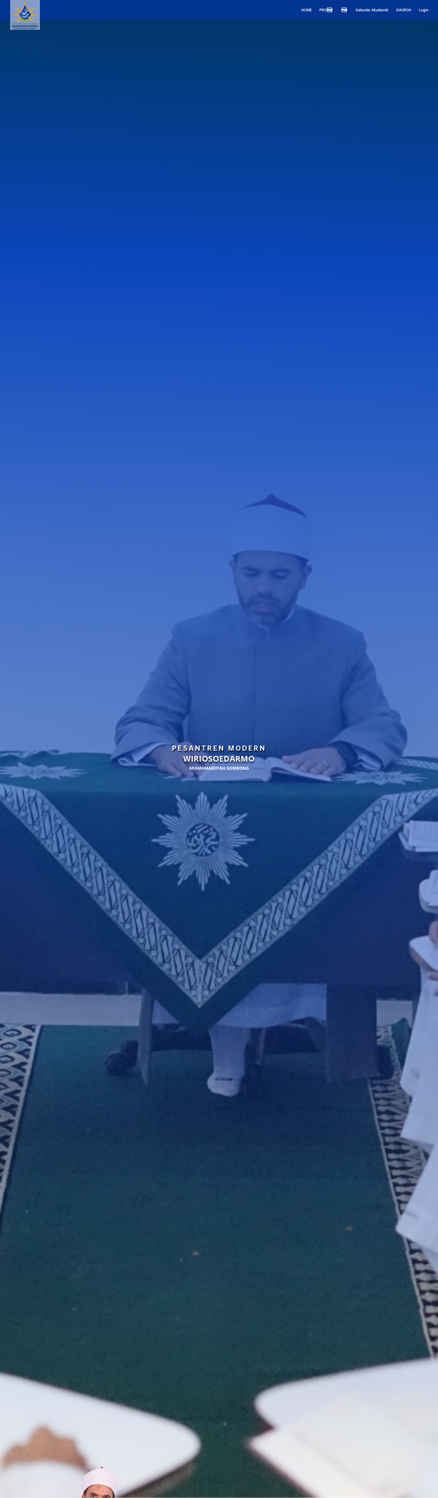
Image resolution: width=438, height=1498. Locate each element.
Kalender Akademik (372, 10)
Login (423, 10)
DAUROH (403, 10)
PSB (344, 10)
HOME (307, 10)
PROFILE (326, 10)
